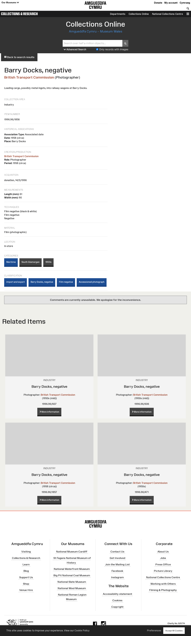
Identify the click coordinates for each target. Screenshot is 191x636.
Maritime (11, 262)
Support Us (26, 577)
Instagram (117, 577)
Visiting (26, 551)
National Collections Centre (167, 14)
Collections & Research (19, 14)
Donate (158, 2)
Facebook (117, 570)
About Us (163, 551)
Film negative (66, 282)
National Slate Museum (71, 581)
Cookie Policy (82, 630)
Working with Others (163, 583)
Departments (117, 14)
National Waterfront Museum (72, 568)
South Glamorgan (30, 262)
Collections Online (139, 14)
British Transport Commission (29, 77)
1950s (48, 262)
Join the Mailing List (117, 564)
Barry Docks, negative (42, 282)
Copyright (117, 606)
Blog (26, 570)
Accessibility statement (117, 593)
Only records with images (113, 49)
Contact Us (117, 551)
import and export (15, 282)
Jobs (163, 558)
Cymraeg (185, 2)
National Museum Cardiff (71, 551)
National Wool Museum (72, 588)
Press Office (163, 564)
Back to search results (20, 57)
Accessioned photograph (91, 282)
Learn (26, 564)
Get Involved (117, 558)
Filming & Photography (163, 590)
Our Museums (9, 2)
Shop (26, 583)
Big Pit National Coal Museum (71, 575)
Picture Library (163, 570)
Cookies (117, 600)
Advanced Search (76, 49)
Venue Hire (26, 590)
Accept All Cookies (174, 630)
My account (171, 2)
